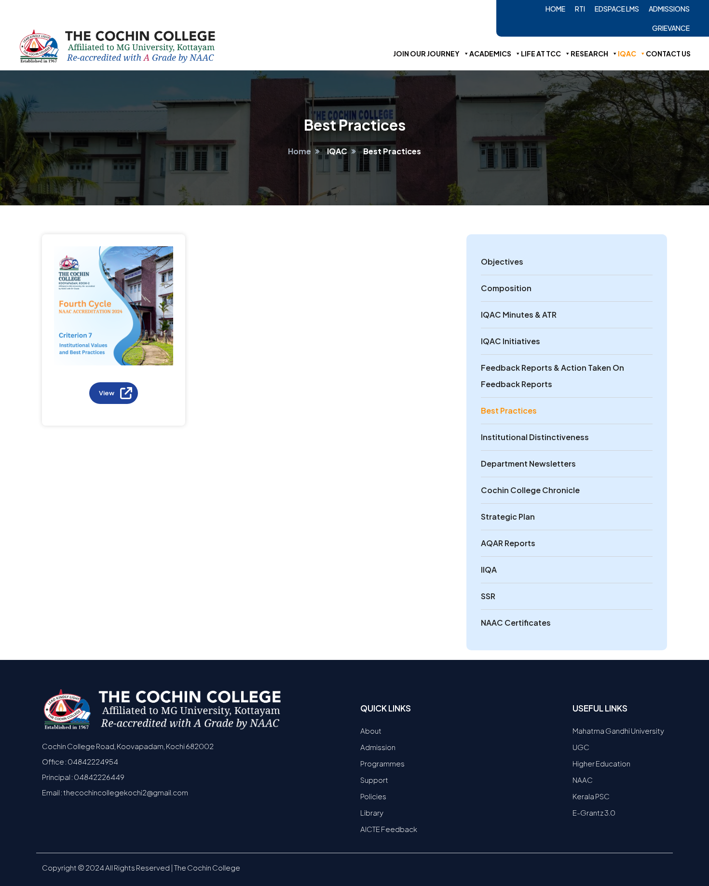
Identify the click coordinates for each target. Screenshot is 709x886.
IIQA (489, 569)
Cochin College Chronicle (530, 490)
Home (555, 8)
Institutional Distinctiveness (535, 437)
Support (374, 779)
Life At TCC (541, 53)
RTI (580, 8)
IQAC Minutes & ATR (519, 314)
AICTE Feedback (388, 828)
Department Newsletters (528, 463)
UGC (581, 747)
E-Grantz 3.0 (594, 812)
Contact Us (668, 53)
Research (589, 53)
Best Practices (509, 410)
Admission (377, 747)
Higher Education (601, 763)
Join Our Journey (426, 53)
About (371, 730)
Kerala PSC (591, 796)
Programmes (382, 763)
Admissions (669, 8)
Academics (490, 53)
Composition (506, 288)
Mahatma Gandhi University (618, 730)
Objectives (502, 261)
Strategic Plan (508, 516)
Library (371, 812)
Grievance (671, 28)
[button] (113, 393)
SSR (488, 596)
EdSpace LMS (617, 8)
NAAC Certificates (516, 623)
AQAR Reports (508, 543)
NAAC (583, 779)
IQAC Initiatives (510, 341)
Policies (373, 796)
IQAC (627, 53)
